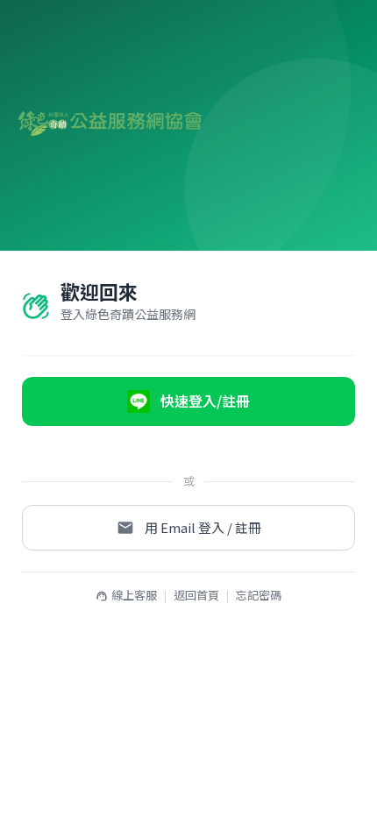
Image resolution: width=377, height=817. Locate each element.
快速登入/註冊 (205, 400)
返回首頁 (196, 594)
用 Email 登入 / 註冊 (203, 527)
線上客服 (126, 594)
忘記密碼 (258, 594)
